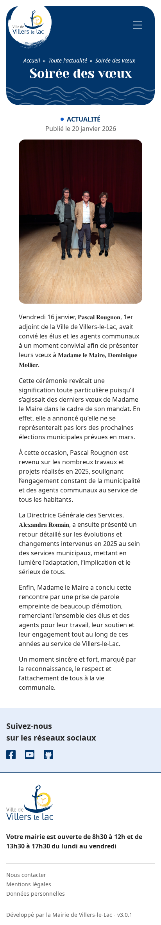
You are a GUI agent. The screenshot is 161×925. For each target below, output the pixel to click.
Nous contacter (26, 874)
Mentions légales (28, 884)
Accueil (31, 60)
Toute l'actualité (67, 60)
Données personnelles (35, 893)
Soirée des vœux (115, 60)
